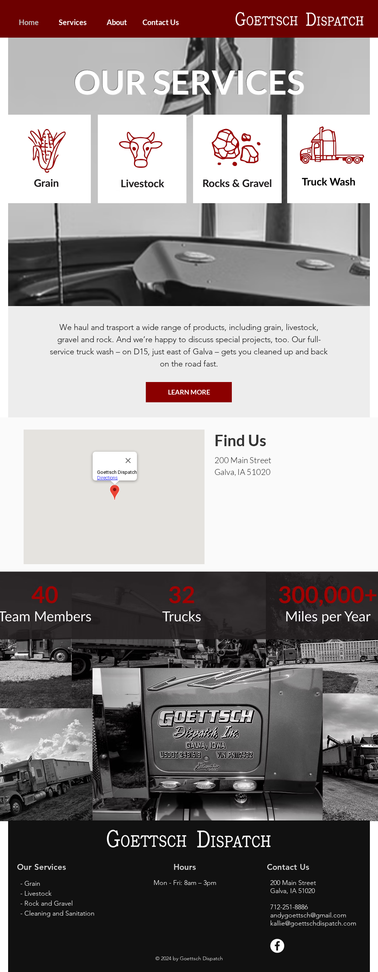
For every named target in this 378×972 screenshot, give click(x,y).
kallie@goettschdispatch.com (313, 923)
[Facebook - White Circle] (277, 946)
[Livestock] (142, 159)
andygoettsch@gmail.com (308, 915)
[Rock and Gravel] (237, 159)
